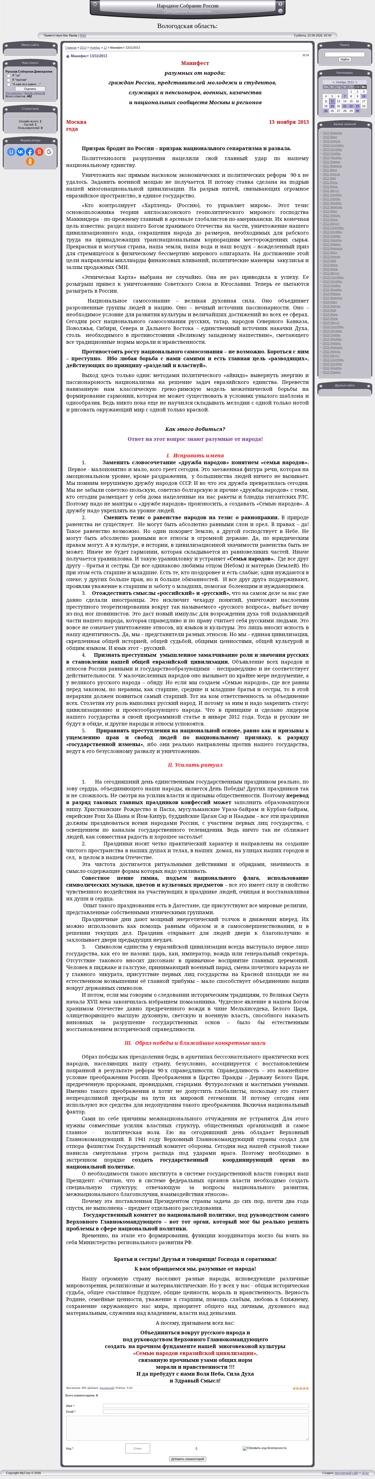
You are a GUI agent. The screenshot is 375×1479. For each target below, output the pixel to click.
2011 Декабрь (332, 203)
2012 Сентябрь (333, 227)
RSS (83, 35)
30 (357, 110)
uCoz (365, 1473)
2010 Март (330, 137)
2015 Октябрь (332, 363)
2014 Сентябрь (333, 326)
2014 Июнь (330, 314)
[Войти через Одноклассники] (30, 161)
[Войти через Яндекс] (39, 152)
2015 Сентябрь (333, 359)
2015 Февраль (332, 347)
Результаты (13, 93)
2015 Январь (332, 343)
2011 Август (331, 190)
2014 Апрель (331, 306)
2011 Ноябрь (331, 198)
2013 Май (329, 260)
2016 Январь (332, 372)
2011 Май (329, 178)
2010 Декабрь (332, 157)
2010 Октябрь (332, 149)
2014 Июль (330, 318)
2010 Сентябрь (333, 145)
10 (363, 96)
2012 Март (330, 211)
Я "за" (16, 75)
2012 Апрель (331, 215)
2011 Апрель (331, 174)
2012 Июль (330, 219)
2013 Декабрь (332, 289)
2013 (83, 47)
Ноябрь (95, 47)
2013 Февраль (332, 248)
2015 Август (331, 355)
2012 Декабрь (332, 240)
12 (105, 47)
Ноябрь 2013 (345, 82)
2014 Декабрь (332, 339)
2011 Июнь (330, 182)
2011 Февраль (332, 165)
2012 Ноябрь (332, 236)
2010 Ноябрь (332, 153)
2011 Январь (331, 161)
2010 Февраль (332, 132)
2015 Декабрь (332, 368)
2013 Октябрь (332, 281)
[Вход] (280, 13)
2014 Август (331, 322)
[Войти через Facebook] (30, 152)
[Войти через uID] (11, 152)
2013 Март (330, 252)
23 (357, 106)
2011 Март (330, 170)
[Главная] (95, 6)
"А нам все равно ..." (26, 84)
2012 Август (331, 223)
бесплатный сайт (347, 1473)
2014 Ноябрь (332, 335)
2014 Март (330, 302)
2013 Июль (330, 269)
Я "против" (19, 79)
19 (332, 106)
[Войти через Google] (48, 151)
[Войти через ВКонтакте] (20, 152)
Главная (71, 47)
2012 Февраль (332, 207)
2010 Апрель (331, 141)
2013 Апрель (331, 256)
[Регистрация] (280, 6)
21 (344, 106)
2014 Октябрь (332, 330)
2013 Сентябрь (333, 277)
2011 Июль (330, 186)
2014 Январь (332, 293)
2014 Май (329, 310)
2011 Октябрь (332, 194)
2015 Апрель (331, 351)
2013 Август (331, 273)
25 (326, 110)
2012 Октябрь (332, 231)
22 (351, 106)
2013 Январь (332, 244)
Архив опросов (34, 93)
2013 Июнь (330, 264)
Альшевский (107, 1388)
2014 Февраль (332, 297)
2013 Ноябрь (332, 285)
